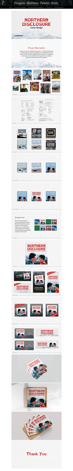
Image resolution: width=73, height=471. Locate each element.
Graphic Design (20, 7)
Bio (11, 7)
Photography (59, 7)
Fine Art (49, 7)
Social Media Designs (36, 7)
